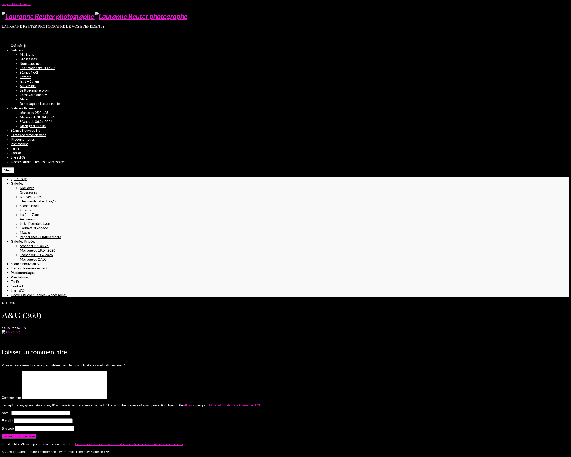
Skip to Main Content (16, 4)
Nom (6, 413)
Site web (8, 428)
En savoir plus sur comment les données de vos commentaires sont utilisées (129, 444)
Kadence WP (100, 451)
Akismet (189, 405)
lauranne (13, 328)
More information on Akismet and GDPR (237, 405)
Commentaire (11, 397)
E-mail (7, 420)
